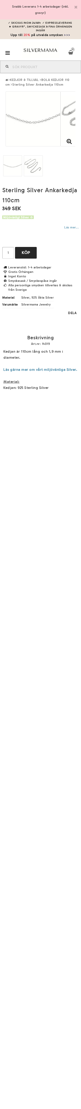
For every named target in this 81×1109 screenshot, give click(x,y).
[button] (69, 141)
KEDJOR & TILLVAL (24, 80)
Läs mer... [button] (71, 227)
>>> (67, 35)
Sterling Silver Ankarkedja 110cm (37, 84)
